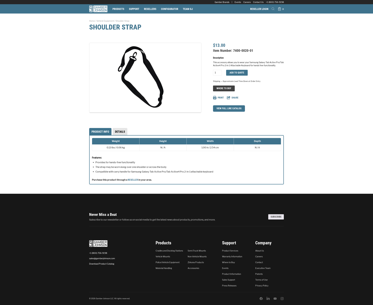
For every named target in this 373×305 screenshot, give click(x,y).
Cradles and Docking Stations (169, 250)
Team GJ (188, 8)
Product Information (231, 274)
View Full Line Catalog (229, 108)
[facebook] (261, 298)
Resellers (150, 8)
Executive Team (263, 268)
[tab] (100, 131)
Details (120, 131)
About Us (259, 250)
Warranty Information (232, 256)
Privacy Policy (261, 285)
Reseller (133, 179)
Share (235, 97)
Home (92, 21)
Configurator (169, 8)
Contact (259, 262)
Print (221, 97)
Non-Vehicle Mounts (197, 256)
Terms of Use (261, 280)
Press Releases (229, 285)
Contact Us (258, 2)
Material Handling (164, 268)
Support (134, 8)
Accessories (193, 268)
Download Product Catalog (101, 264)
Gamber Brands (222, 2)
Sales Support (228, 280)
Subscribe (276, 216)
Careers (247, 2)
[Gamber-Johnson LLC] (98, 9)
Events (238, 2)
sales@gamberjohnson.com (102, 258)
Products (118, 8)
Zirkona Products (196, 262)
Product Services (230, 250)
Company (263, 242)
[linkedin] (268, 298)
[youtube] (275, 298)
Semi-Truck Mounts (197, 250)
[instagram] (282, 298)
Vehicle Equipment (105, 21)
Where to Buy (223, 88)
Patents (259, 274)
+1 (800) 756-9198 (275, 2)
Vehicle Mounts (163, 256)
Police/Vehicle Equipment (168, 262)
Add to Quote (237, 72)
